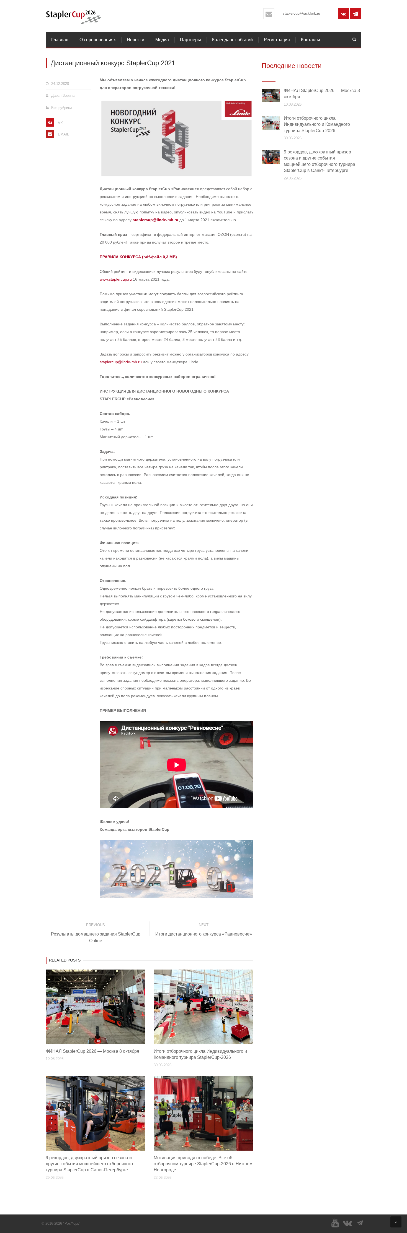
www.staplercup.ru (116, 279)
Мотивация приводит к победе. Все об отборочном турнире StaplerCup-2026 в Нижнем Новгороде (203, 1163)
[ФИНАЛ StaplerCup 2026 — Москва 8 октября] (271, 95)
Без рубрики (61, 108)
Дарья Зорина (62, 95)
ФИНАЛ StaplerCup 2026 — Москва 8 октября (92, 1051)
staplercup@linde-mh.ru (155, 220)
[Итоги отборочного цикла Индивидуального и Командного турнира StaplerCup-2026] (271, 123)
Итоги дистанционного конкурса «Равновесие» (203, 934)
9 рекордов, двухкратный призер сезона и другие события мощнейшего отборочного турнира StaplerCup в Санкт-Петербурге (89, 1163)
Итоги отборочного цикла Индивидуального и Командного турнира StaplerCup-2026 (317, 124)
